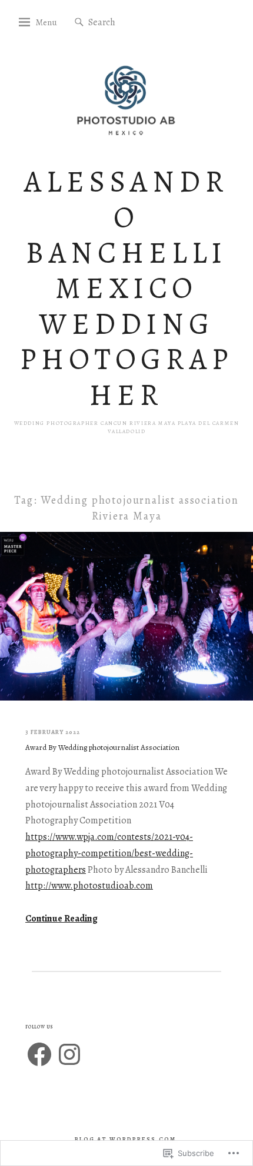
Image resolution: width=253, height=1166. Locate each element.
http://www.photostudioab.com (89, 885)
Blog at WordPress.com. (127, 1139)
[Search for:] (123, 21)
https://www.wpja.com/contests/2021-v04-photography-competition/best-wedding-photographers (109, 853)
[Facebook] (39, 1054)
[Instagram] (69, 1054)
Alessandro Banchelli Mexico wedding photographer (126, 288)
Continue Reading (61, 918)
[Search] (79, 22)
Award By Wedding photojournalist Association (102, 747)
